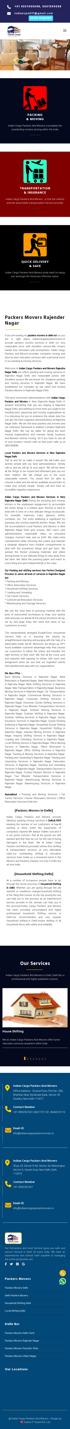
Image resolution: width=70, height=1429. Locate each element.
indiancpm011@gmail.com (33, 13)
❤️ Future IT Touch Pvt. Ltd (35, 1422)
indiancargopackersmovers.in (49, 339)
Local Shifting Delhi (15, 1310)
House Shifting (13, 1031)
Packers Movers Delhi (16, 1287)
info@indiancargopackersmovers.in (33, 1133)
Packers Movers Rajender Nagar (22, 1340)
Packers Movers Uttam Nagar (20, 1356)
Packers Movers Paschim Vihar (21, 1348)
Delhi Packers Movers (16, 1295)
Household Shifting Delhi (18, 1303)
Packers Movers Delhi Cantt (19, 1333)
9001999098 (30, 6)
